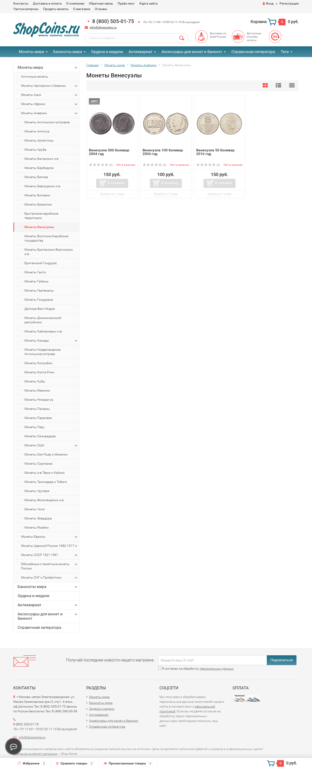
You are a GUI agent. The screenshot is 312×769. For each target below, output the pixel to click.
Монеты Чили (34, 509)
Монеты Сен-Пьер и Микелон (46, 454)
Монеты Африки (33, 104)
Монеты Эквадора (38, 518)
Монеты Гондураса (38, 299)
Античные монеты (34, 76)
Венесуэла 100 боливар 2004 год (163, 152)
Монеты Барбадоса (39, 168)
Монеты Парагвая (38, 418)
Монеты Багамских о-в (41, 159)
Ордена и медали (107, 51)
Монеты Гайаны (36, 281)
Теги (285, 51)
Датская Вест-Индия (39, 309)
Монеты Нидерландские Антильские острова (42, 352)
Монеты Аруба (35, 149)
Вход (269, 3)
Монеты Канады (36, 340)
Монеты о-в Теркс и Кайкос (44, 472)
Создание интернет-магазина (35, 754)
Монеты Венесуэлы (39, 227)
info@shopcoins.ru (103, 27)
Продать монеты (56, 9)
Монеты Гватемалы (39, 290)
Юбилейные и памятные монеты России (45, 566)
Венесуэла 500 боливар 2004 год (109, 152)
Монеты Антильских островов (47, 122)
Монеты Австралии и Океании (43, 85)
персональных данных (217, 668)
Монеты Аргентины (39, 140)
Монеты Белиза (36, 177)
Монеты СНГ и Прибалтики (41, 577)
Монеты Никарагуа (38, 399)
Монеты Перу (34, 427)
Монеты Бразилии (38, 204)
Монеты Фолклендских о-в (44, 500)
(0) (110, 165)
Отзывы (101, 9)
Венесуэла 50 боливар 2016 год (215, 152)
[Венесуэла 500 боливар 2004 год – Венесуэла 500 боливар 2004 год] (112, 123)
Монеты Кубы (34, 381)
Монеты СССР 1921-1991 (39, 555)
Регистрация (289, 3)
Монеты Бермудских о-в (42, 186)
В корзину (116, 183)
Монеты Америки (34, 113)
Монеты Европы (33, 536)
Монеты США (34, 445)
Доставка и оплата (47, 3)
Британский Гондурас (40, 263)
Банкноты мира (67, 51)
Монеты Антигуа (36, 131)
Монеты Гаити (35, 272)
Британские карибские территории (41, 216)
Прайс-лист (126, 3)
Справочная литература (253, 51)
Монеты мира (31, 51)
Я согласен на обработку (197, 668)
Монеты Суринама (38, 463)
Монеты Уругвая (36, 491)
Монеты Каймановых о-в (43, 331)
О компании (75, 3)
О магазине (81, 9)
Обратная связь (101, 3)
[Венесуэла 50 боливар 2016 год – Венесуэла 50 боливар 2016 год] (219, 123)
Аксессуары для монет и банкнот (191, 51)
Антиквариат (140, 51)
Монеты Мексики (37, 390)
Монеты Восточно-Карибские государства (46, 238)
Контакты (20, 3)
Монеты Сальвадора (40, 436)
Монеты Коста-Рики (39, 372)
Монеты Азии (31, 95)
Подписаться (281, 660)
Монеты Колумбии (38, 363)
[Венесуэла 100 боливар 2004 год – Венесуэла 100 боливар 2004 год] (166, 123)
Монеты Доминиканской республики (42, 320)
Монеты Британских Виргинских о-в (48, 252)
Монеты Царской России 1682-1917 (47, 546)
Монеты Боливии (37, 195)
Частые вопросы (26, 9)
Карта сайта (148, 3)
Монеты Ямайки (36, 527)
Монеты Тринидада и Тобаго (45, 482)
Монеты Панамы (37, 409)
